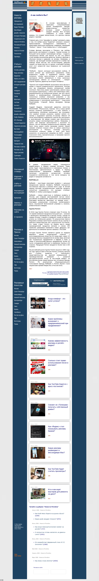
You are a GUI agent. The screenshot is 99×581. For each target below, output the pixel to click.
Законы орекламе (18, 204)
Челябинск (17, 259)
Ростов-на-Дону (19, 262)
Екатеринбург (18, 247)
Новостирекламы (18, 16)
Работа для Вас (79, 60)
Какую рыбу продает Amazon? (46, 519)
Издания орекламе (18, 177)
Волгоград (17, 268)
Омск (15, 253)
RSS (15, 554)
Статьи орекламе (17, 65)
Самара (16, 250)
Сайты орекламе (17, 185)
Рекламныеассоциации (19, 192)
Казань (16, 256)
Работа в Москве (79, 57)
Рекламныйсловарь (19, 170)
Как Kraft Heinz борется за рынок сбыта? (49, 513)
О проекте (18, 217)
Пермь (16, 271)
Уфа (15, 265)
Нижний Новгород (19, 244)
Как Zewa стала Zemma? (44, 561)
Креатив (17, 198)
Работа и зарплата (79, 63)
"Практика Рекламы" (64, 274)
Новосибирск (18, 241)
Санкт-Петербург (19, 238)
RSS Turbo (17, 556)
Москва (16, 235)
